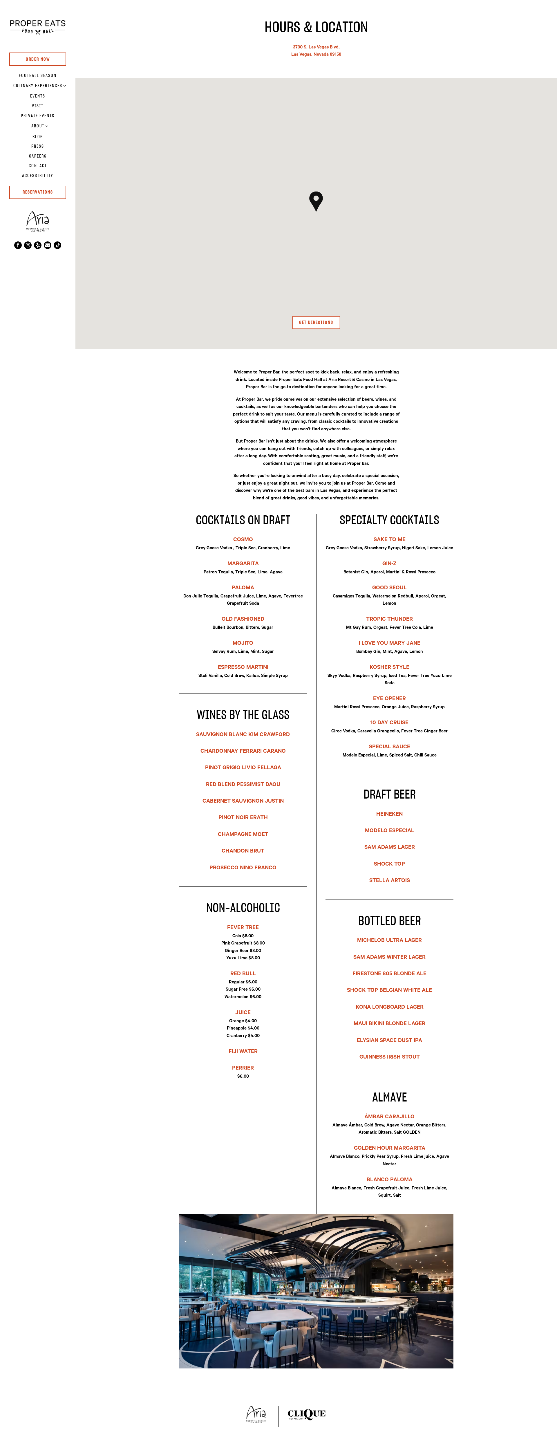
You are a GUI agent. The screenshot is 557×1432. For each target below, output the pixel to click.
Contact (38, 166)
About (37, 126)
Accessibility (37, 176)
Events (37, 96)
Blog (37, 137)
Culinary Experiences (37, 86)
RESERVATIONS (38, 192)
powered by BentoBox (48, 259)
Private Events (38, 116)
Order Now (38, 59)
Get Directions (319, 322)
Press (37, 146)
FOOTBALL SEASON (38, 75)
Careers (38, 156)
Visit (38, 106)
